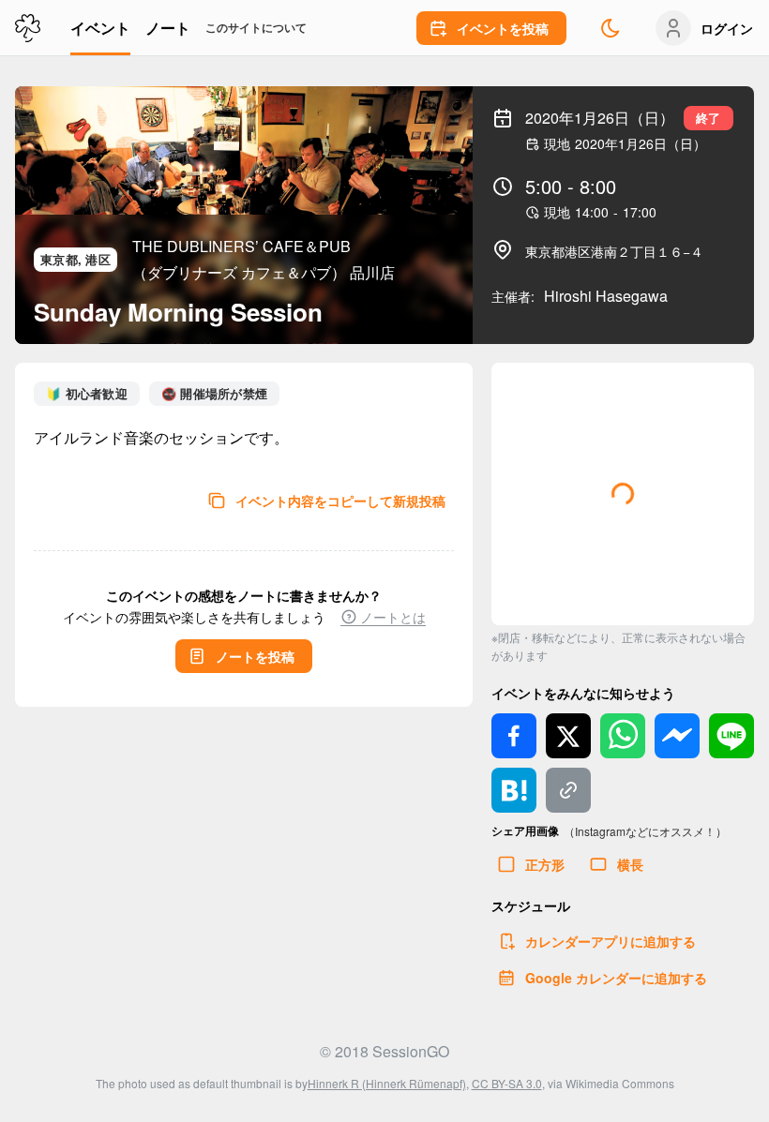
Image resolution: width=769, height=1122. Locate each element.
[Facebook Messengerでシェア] (677, 735)
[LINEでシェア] (731, 735)
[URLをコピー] (568, 790)
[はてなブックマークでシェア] (513, 790)
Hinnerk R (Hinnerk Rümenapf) (387, 1083)
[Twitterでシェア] (568, 735)
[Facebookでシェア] (513, 735)
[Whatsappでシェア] (622, 735)
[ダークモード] (610, 28)
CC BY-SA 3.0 (507, 1083)
